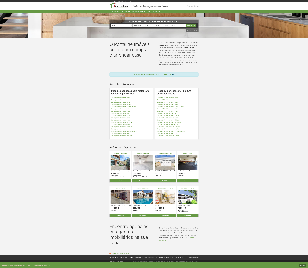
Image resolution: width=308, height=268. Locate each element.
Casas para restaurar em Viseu (120, 133)
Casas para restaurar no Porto (120, 124)
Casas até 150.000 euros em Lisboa (168, 120)
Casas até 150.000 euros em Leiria (167, 118)
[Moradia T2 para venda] (143, 197)
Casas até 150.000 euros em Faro (167, 113)
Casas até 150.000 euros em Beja (167, 100)
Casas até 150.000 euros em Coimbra (168, 109)
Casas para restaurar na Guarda (120, 115)
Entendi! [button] (302, 265)
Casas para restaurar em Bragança (121, 104)
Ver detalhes (120, 180)
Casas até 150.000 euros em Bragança (168, 104)
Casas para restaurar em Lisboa (120, 120)
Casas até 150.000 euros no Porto (167, 124)
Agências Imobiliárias (138, 11)
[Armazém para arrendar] (165, 162)
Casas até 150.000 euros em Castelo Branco (170, 106)
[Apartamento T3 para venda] (165, 197)
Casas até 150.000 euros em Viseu (167, 133)
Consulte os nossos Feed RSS (120, 253)
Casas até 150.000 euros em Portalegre (169, 122)
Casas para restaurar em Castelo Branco (123, 106)
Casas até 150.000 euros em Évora (167, 111)
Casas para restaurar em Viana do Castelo (124, 131)
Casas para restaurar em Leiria (120, 118)
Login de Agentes (194, 257)
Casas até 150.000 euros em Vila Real (168, 135)
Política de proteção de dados (116, 261)
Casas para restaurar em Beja (120, 100)
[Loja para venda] (187, 162)
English (196, 6)
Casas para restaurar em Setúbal (121, 129)
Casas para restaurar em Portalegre (122, 122)
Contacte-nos (128, 1)
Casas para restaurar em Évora (120, 111)
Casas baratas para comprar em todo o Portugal (152, 74)
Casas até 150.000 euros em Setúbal (168, 129)
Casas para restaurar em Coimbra (121, 109)
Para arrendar (126, 11)
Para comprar (115, 11)
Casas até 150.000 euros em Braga (167, 102)
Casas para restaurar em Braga (120, 102)
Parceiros (113, 1)
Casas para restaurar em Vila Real (121, 135)
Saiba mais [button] (47, 265)
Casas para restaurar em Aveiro (120, 97)
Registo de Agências (154, 11)
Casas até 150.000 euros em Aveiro (167, 97)
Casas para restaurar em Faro (120, 113)
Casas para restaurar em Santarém (121, 127)
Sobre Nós (120, 1)
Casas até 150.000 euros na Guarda (168, 115)
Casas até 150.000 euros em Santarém (168, 127)
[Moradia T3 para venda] (120, 162)
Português (190, 6)
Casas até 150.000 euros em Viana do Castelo (171, 131)
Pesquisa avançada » (192, 30)
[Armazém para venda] (143, 162)
